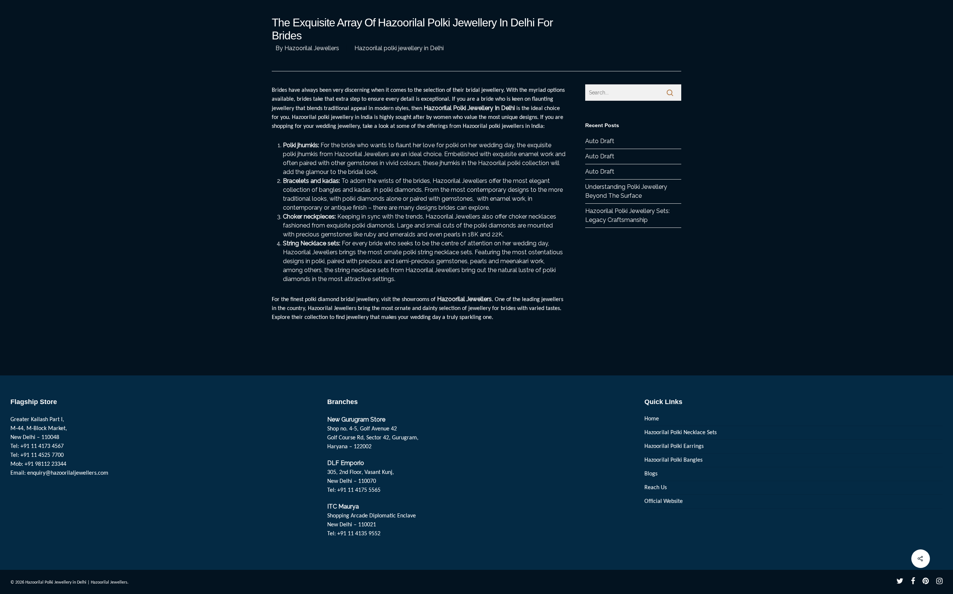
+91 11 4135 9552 (358, 534)
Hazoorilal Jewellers (311, 48)
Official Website (663, 501)
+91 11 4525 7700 (42, 455)
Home (651, 419)
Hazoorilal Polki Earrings (674, 446)
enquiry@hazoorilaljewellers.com (67, 473)
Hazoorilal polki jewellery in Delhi (399, 48)
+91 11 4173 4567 (42, 446)
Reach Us (655, 488)
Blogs (650, 474)
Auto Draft (599, 141)
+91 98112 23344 (45, 464)
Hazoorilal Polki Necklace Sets (680, 433)
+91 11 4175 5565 (358, 490)
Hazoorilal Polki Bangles (673, 460)
